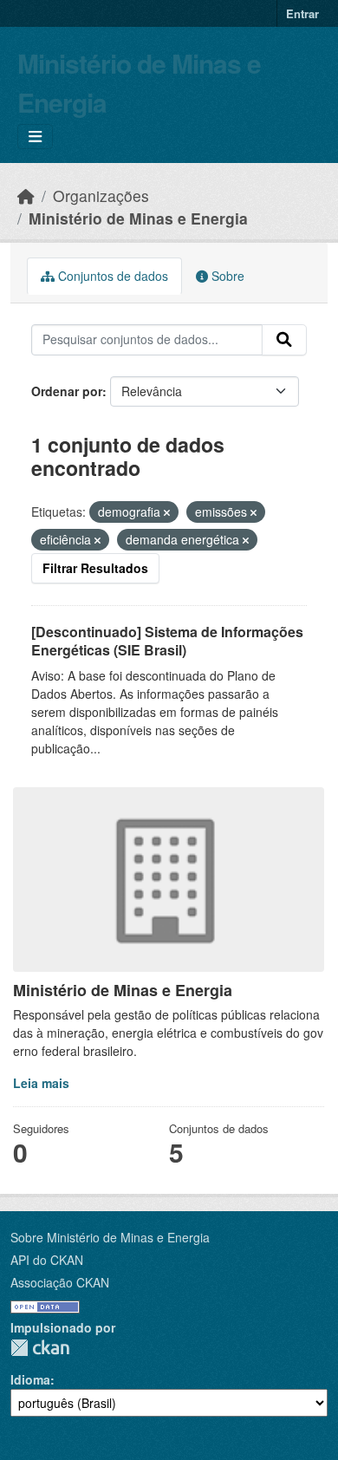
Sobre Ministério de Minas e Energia (110, 1237)
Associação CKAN (59, 1282)
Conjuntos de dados (111, 275)
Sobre (226, 275)
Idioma (30, 1379)
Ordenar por (66, 391)
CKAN (39, 1348)
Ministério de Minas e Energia (138, 218)
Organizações (101, 195)
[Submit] (284, 339)
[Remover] (167, 512)
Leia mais (41, 1083)
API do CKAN (46, 1259)
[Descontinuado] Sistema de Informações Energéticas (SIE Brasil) (167, 641)
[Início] (26, 195)
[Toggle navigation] (35, 136)
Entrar (302, 13)
